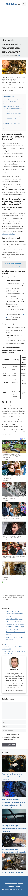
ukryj (12, 96)
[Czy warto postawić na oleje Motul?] (14, 862)
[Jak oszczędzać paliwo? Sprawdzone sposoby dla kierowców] (14, 840)
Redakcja (17, 886)
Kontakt (20, 883)
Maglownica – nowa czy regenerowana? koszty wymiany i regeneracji (15, 613)
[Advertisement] (14, 22)
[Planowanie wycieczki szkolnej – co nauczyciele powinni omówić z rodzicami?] (14, 764)
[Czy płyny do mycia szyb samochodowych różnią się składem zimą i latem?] (14, 816)
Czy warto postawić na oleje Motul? (13, 872)
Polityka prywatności (11, 883)
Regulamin (11, 886)
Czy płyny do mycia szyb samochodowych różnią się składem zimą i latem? (14, 828)
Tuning (6, 644)
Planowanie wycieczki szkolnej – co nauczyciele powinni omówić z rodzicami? (13, 777)
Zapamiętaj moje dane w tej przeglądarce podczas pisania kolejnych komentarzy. (12, 737)
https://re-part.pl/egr (8, 234)
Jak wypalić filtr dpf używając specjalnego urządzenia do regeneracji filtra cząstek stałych (15, 621)
